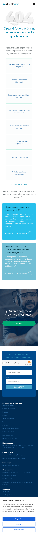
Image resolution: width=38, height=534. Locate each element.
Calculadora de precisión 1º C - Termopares (16, 472)
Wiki (3, 422)
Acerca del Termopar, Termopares (13, 455)
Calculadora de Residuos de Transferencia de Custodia (17, 483)
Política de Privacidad (9, 438)
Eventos (5, 412)
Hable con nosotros (8, 432)
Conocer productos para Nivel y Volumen (19, 96)
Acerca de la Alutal (8, 405)
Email (7, 377)
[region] (19, 515)
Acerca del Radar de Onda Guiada (13, 458)
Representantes (7, 435)
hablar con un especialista (19, 158)
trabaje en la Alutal (8, 409)
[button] (34, 4)
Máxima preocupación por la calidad (19, 127)
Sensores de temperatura (10, 465)
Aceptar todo (19, 519)
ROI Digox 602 (7, 479)
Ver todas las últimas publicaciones (19, 173)
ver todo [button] (19, 323)
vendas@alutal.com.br (9, 495)
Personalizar (19, 524)
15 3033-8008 (7, 491)
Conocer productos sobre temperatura (19, 142)
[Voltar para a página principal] (10, 4)
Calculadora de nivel (9, 475)
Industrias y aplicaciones (10, 428)
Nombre (8, 368)
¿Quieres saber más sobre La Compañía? (19, 66)
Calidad (4, 415)
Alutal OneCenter (8, 418)
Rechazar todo (19, 529)
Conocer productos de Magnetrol (19, 81)
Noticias (5, 425)
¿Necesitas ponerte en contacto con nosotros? (19, 112)
